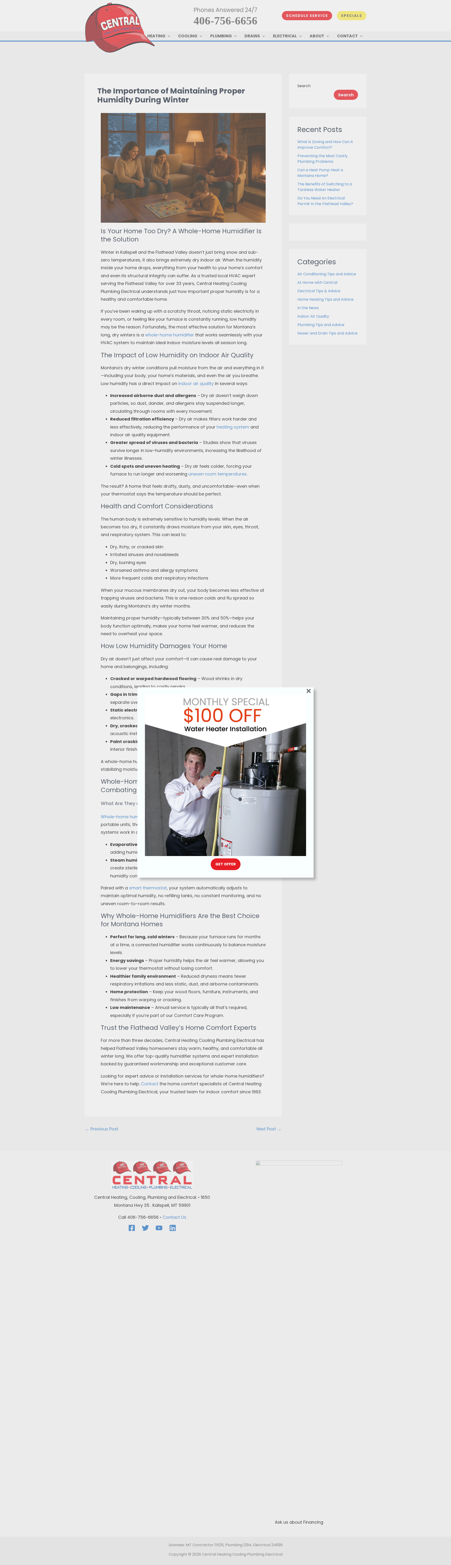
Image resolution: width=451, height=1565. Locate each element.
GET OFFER (225, 864)
